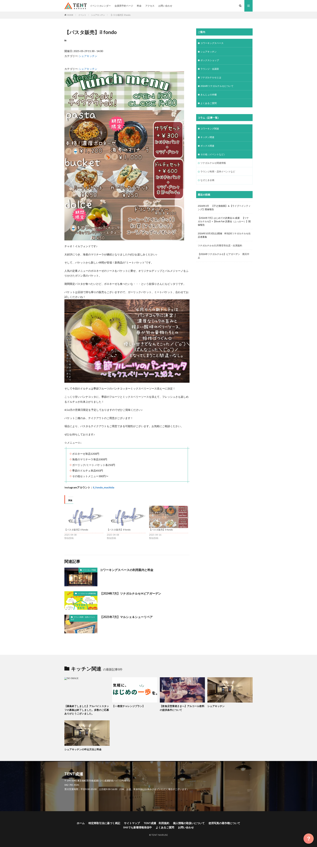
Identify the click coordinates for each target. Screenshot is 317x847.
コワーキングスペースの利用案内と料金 (126, 570)
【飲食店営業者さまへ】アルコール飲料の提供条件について (182, 708)
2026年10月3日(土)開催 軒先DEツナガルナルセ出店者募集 (224, 235)
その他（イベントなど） (213, 154)
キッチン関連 (207, 137)
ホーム (81, 823)
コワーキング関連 (89, 570)
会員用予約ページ (124, 5)
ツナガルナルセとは (210, 77)
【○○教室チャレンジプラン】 (128, 706)
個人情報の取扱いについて (189, 823)
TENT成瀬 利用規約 (156, 823)
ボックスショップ (209, 60)
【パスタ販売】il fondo (120, 15)
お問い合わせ (165, 5)
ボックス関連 (207, 145)
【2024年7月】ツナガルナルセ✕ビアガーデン (132, 593)
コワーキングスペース (212, 43)
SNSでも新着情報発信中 (137, 827)
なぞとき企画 (207, 180)
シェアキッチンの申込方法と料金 (83, 749)
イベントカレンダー (100, 5)
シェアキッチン (98, 15)
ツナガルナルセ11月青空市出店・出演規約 (220, 245)
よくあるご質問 (208, 103)
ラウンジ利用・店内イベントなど (83, 618)
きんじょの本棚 (208, 94)
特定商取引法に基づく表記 (104, 823)
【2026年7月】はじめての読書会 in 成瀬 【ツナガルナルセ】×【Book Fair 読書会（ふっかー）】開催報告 (224, 221)
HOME (70, 15)
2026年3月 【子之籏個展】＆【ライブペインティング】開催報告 (224, 207)
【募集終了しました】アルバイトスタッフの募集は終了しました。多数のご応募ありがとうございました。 (86, 710)
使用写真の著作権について (224, 823)
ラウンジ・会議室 (209, 68)
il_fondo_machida (103, 487)
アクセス (150, 5)
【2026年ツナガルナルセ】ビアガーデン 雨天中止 (223, 256)
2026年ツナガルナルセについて (216, 86)
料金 (139, 5)
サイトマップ (132, 823)
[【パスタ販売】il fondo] (84, 517)
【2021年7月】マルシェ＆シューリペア (126, 617)
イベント (82, 15)
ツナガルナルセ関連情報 (87, 593)
